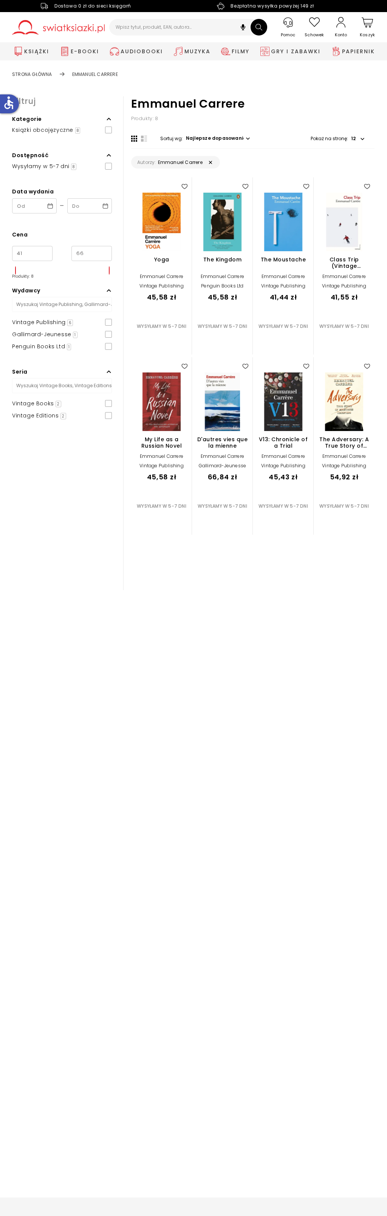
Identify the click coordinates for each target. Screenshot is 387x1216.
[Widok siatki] (134, 139)
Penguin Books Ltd (222, 286)
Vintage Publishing (161, 286)
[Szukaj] (259, 27)
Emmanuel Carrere (161, 276)
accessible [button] (8, 102)
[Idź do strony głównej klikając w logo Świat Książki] (58, 27)
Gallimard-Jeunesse (222, 465)
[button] (243, 28)
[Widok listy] (144, 139)
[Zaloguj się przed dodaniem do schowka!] (184, 186)
